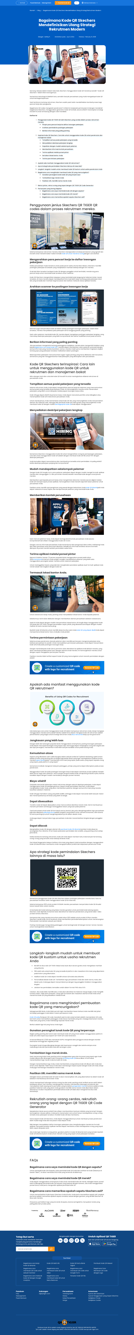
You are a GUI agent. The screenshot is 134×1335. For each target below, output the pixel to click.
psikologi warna (49, 812)
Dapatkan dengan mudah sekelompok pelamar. (59, 146)
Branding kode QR (69, 1058)
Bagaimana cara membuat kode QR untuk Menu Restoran (56, 1278)
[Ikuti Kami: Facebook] (77, 1240)
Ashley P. (47, 37)
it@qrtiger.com (44, 1294)
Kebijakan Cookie (94, 1300)
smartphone (37, 559)
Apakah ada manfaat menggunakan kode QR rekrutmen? (59, 163)
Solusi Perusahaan (69, 1298)
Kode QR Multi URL (53, 1263)
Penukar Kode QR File (78, 1276)
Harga (65, 1300)
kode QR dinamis (92, 488)
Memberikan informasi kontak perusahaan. (57, 149)
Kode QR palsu (35, 1017)
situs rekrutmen (77, 734)
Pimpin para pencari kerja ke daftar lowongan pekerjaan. (63, 124)
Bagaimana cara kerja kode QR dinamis (31, 1264)
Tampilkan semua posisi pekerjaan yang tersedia (60, 140)
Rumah (32, 10)
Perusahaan (68, 1291)
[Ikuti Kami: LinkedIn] (60, 1240)
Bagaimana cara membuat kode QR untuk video (56, 1270)
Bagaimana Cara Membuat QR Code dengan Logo (100, 1270)
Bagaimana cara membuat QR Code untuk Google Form (79, 1270)
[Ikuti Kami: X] (82, 1240)
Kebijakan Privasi (94, 1298)
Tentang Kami (68, 1294)
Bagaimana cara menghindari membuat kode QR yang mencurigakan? (63, 172)
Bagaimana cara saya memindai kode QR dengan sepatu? (63, 191)
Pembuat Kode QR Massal (103, 1263)
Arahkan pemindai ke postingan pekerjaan (57, 128)
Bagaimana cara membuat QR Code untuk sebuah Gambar (32, 1270)
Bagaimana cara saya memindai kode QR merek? (60, 194)
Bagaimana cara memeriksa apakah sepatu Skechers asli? (63, 197)
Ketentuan (93, 1291)
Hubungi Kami (21, 1296)
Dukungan (43, 1291)
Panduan (20, 1291)
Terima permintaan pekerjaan (53, 158)
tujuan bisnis (40, 760)
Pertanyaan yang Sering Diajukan (50, 189)
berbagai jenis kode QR (63, 404)
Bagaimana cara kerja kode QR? (46, 347)
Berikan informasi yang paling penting (56, 131)
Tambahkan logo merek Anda (53, 178)
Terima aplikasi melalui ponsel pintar (55, 152)
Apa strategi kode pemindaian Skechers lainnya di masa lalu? (60, 166)
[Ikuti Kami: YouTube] (66, 1240)
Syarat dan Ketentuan (96, 1294)
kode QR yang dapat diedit (86, 630)
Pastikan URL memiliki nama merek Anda (57, 181)
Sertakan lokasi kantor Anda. (52, 155)
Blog (39, 10)
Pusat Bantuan (21, 1298)
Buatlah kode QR (64, 3)
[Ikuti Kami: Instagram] (71, 1240)
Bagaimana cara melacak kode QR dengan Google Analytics (32, 1278)
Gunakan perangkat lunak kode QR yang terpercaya (61, 175)
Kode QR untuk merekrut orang (73, 254)
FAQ (17, 1294)
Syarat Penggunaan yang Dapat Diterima (103, 1296)
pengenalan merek (79, 1086)
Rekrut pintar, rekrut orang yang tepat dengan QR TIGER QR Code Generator (66, 185)
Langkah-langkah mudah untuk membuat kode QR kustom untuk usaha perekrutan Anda (70, 169)
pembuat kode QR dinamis (70, 829)
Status (65, 1296)
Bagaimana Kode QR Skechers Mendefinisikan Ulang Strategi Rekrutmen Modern (72, 10)
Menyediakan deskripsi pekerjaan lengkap (57, 143)
